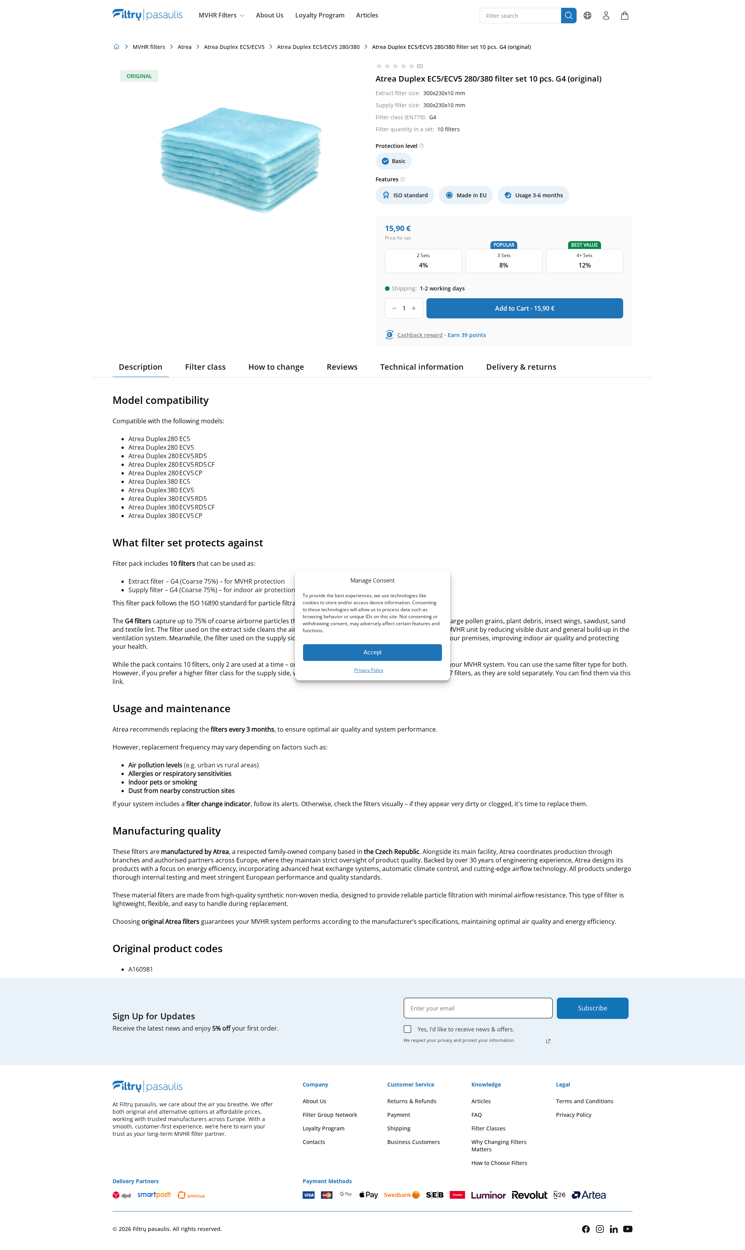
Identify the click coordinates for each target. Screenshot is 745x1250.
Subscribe (592, 1008)
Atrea (185, 46)
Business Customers (413, 1142)
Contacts (314, 1142)
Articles (367, 15)
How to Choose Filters (499, 1163)
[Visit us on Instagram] (600, 1229)
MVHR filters (149, 46)
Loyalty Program (320, 15)
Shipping (399, 1128)
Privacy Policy (368, 670)
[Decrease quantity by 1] (394, 308)
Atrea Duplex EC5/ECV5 (234, 46)
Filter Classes (488, 1128)
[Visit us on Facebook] (586, 1229)
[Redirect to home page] (116, 46)
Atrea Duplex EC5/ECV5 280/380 (318, 46)
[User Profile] (606, 15)
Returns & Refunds (412, 1101)
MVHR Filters (218, 15)
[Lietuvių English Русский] (587, 15)
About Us (270, 15)
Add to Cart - (524, 308)
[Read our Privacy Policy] (548, 1041)
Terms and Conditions (584, 1101)
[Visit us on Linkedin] (614, 1229)
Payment (398, 1114)
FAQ (476, 1114)
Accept (372, 652)
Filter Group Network (330, 1114)
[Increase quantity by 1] (414, 308)
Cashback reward (420, 335)
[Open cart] (624, 15)
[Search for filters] (569, 15)
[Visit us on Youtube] (627, 1229)
